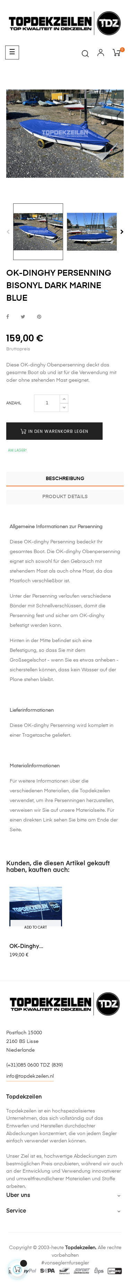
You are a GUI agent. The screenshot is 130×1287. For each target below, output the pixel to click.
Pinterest (39, 317)
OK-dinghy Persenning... (26, 947)
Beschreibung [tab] (65, 478)
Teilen (7, 317)
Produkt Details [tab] (65, 496)
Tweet (23, 317)
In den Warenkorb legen (57, 431)
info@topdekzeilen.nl (30, 1076)
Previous (8, 231)
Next (122, 231)
